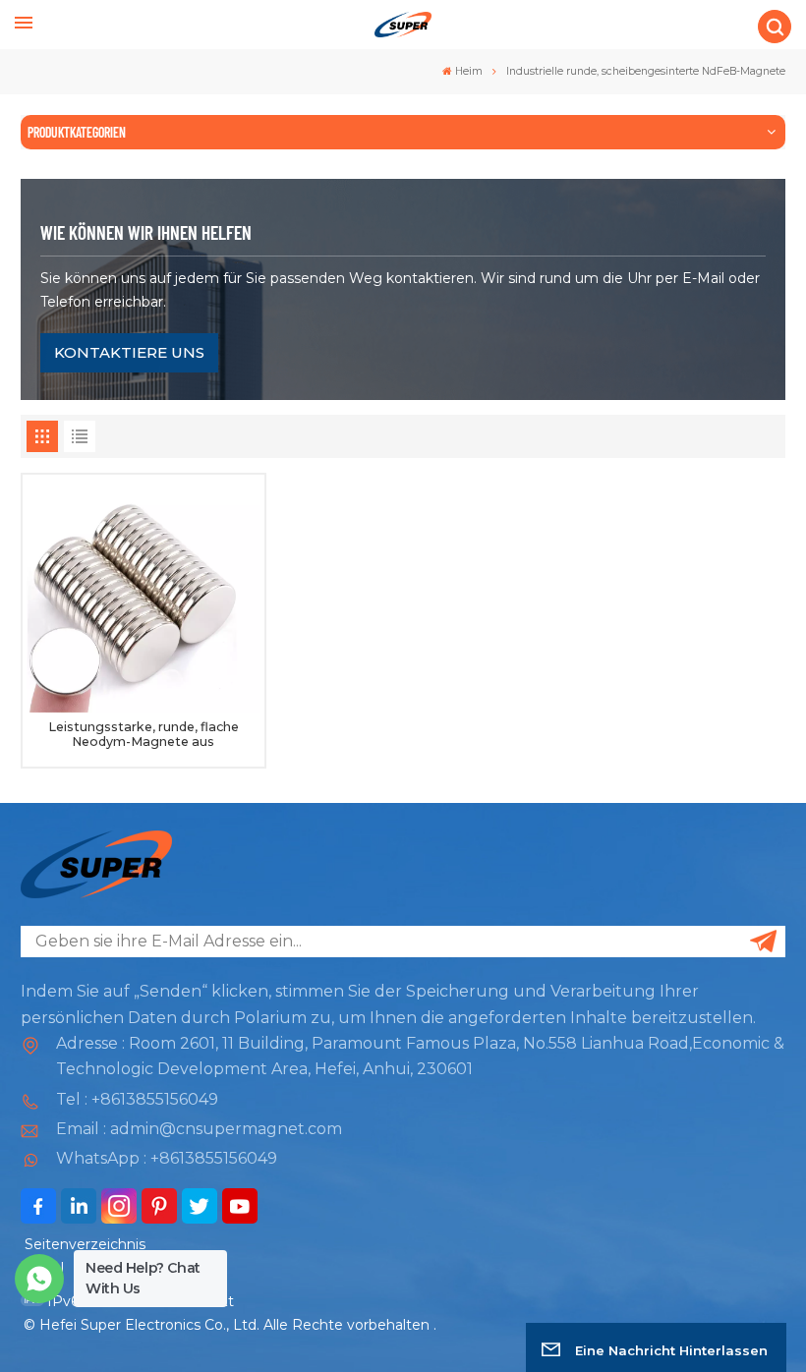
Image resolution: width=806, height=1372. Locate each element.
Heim (469, 71)
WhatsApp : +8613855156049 (166, 1158)
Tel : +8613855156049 (137, 1099)
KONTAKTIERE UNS (129, 352)
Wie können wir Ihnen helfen (146, 232)
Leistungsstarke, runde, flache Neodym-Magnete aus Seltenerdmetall (143, 734)
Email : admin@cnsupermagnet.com (199, 1128)
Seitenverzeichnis (85, 1244)
